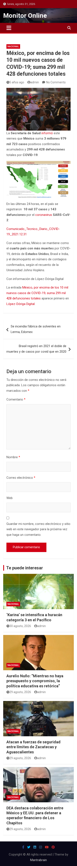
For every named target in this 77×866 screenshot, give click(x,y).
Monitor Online (25, 15)
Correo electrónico (20, 478)
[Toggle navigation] (9, 28)
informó (47, 133)
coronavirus (43, 215)
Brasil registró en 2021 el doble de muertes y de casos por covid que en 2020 (36, 348)
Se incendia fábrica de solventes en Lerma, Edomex (36, 329)
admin (34, 82)
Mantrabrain (38, 860)
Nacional (13, 46)
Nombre (13, 457)
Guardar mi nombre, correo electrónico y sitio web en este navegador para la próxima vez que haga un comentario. (38, 529)
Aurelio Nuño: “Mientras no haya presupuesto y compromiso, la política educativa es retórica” (34, 681)
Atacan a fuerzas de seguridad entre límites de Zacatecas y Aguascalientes (33, 747)
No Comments (56, 82)
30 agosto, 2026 (20, 626)
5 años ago (16, 82)
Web (9, 498)
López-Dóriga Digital (20, 304)
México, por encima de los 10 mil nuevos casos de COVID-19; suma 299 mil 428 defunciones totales (37, 293)
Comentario (15, 399)
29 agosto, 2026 (20, 692)
